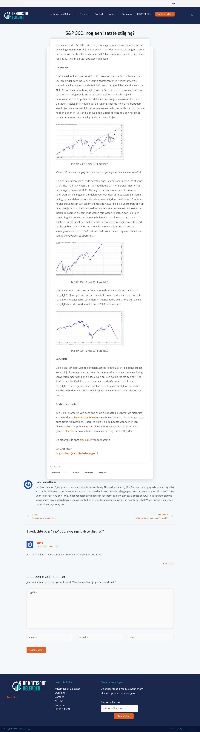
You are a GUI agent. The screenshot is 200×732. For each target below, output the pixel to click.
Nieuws (112, 14)
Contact (99, 14)
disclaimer (86, 439)
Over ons (84, 14)
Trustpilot (12, 697)
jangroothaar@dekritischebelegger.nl (77, 453)
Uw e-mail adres (110, 702)
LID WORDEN (144, 14)
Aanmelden (124, 716)
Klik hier (69, 431)
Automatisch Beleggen (62, 14)
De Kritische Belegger (86, 417)
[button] (56, 473)
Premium (127, 14)
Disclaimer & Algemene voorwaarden (183, 729)
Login (173, 3)
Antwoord (167, 563)
